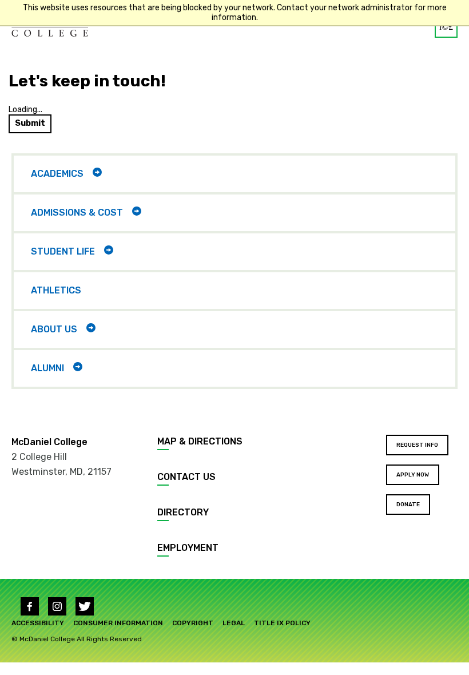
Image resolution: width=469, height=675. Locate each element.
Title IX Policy (282, 623)
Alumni (47, 368)
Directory (183, 512)
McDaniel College (49, 441)
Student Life (63, 251)
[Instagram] (57, 606)
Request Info (417, 445)
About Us (54, 329)
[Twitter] (84, 606)
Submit (30, 123)
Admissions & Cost (77, 212)
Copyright (192, 623)
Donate (408, 504)
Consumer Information (118, 623)
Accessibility (37, 623)
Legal (233, 623)
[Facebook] (30, 606)
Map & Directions (200, 441)
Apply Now (412, 474)
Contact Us (186, 476)
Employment (187, 547)
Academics (57, 173)
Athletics (56, 290)
